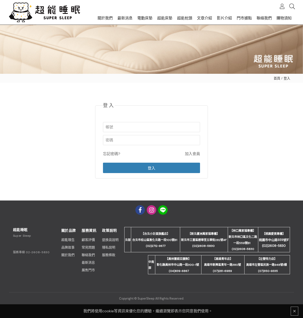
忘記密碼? (111, 153)
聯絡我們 (88, 255)
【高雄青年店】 (223, 259)
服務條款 (108, 255)
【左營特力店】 (267, 259)
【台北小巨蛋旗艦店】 (155, 234)
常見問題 (88, 247)
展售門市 (88, 270)
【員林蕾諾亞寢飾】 (178, 259)
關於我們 (68, 255)
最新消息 (88, 262)
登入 (287, 78)
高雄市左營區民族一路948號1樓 (266, 265)
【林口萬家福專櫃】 (243, 231)
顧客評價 (88, 240)
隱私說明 (108, 247)
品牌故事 (68, 247)
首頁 (277, 78)
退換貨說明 (110, 240)
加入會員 (192, 153)
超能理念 (68, 240)
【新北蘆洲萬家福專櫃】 (203, 234)
